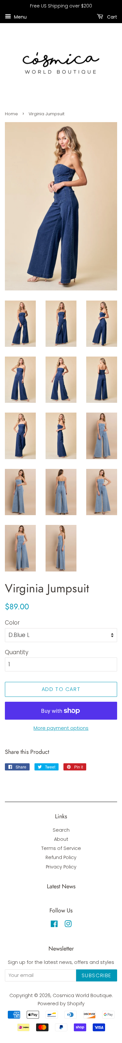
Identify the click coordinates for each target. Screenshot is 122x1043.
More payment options (61, 728)
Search (61, 830)
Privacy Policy (61, 867)
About (61, 839)
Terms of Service (61, 848)
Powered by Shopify (61, 1003)
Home (11, 114)
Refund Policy (61, 857)
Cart (111, 16)
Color (12, 623)
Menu (20, 16)
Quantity (16, 652)
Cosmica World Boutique (82, 995)
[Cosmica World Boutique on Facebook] (54, 925)
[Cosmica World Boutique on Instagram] (68, 925)
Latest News (61, 886)
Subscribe (97, 975)
